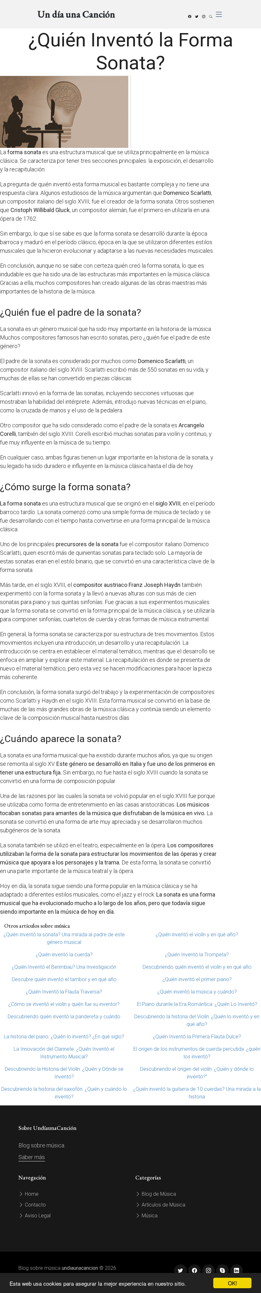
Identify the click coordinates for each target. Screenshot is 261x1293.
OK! (232, 1283)
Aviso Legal (37, 1216)
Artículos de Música (162, 1205)
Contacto (35, 1205)
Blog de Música (158, 1194)
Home (31, 1194)
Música (149, 1216)
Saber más (31, 1157)
